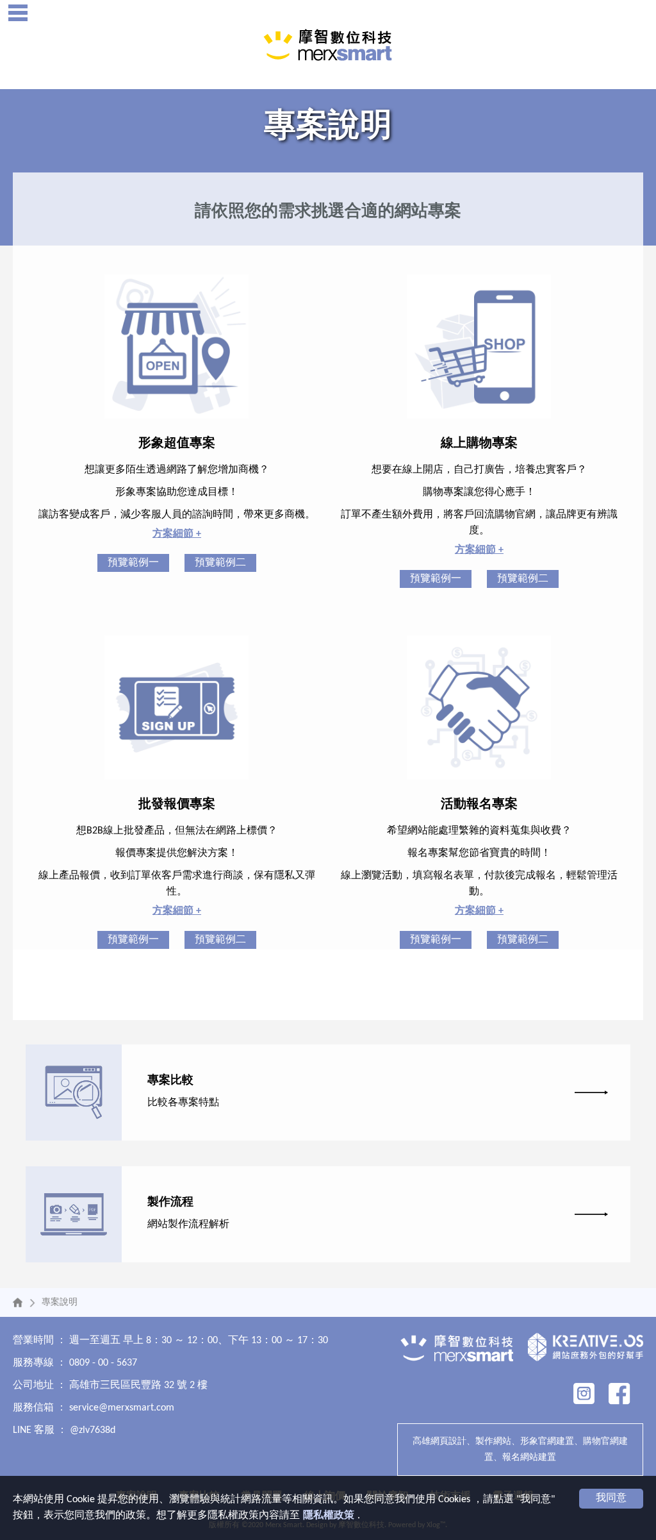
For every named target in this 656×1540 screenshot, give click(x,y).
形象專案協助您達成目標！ (176, 492)
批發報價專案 (176, 804)
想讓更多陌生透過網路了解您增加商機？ (177, 470)
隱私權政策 (328, 1516)
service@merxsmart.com (121, 1408)
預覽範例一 (133, 563)
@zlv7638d (92, 1430)
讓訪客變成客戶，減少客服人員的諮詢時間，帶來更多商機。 (176, 515)
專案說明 (60, 1302)
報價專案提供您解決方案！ (176, 853)
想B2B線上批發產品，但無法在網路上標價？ (176, 831)
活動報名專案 (479, 804)
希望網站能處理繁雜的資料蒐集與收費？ (479, 831)
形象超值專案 (176, 443)
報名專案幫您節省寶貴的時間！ (479, 853)
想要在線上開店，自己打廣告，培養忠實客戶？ (479, 470)
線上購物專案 (479, 443)
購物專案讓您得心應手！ (479, 492)
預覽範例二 (220, 563)
